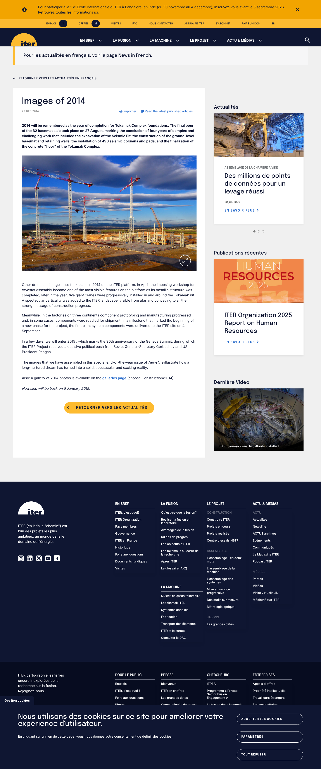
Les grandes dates (220, 624)
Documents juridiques (131, 561)
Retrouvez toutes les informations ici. (68, 12)
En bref (87, 40)
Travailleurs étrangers (269, 698)
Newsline (259, 526)
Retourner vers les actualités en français (57, 78)
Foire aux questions (129, 554)
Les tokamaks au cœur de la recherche (180, 552)
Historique (122, 547)
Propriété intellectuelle (269, 691)
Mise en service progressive (218, 591)
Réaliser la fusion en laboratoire (175, 521)
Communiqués (263, 547)
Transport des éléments (178, 624)
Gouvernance (125, 533)
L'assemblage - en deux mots (224, 559)
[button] (313, 37)
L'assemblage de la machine (221, 570)
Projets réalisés (218, 533)
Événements (262, 540)
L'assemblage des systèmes (220, 580)
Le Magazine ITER (266, 554)
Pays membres (126, 526)
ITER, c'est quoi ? (127, 691)
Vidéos (258, 586)
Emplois (121, 684)
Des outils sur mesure (223, 600)
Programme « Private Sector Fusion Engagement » (222, 694)
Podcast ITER (262, 561)
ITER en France (126, 540)
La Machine (161, 40)
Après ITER (169, 561)
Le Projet (199, 40)
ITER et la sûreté (173, 631)
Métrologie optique (221, 607)
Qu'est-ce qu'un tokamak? (180, 596)
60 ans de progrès (174, 537)
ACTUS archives (265, 533)
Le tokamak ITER (173, 603)
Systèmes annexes (174, 610)
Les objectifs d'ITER (175, 544)
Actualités (260, 519)
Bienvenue (168, 684)
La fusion (122, 40)
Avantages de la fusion (177, 530)
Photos (258, 579)
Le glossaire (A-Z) (174, 568)
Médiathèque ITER (266, 600)
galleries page (114, 378)
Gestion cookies (17, 700)
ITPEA (211, 684)
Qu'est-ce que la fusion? (179, 512)
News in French (134, 55)
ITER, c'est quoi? (127, 512)
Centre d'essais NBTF (222, 540)
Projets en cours (219, 526)
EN (273, 23)
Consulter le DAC (173, 638)
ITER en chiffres (172, 691)
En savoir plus (240, 210)
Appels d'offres (264, 684)
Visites (120, 568)
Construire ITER (218, 519)
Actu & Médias (240, 40)
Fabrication (169, 617)
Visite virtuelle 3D (266, 593)
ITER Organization (128, 519)
